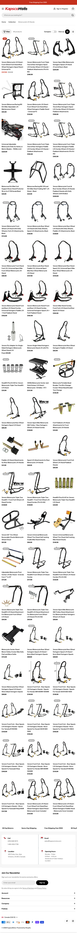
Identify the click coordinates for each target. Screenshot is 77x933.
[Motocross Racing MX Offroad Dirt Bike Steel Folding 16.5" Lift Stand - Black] (38, 172)
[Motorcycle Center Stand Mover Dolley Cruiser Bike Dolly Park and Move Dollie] (13, 635)
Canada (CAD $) (9, 917)
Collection (12, 22)
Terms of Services (28, 888)
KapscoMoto (11, 928)
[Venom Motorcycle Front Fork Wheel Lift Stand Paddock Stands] (64, 445)
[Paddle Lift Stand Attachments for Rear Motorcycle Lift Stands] (13, 445)
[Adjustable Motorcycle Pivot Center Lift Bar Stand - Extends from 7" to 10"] (13, 558)
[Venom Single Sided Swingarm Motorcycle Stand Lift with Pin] (38, 331)
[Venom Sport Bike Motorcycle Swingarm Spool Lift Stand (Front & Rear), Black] (64, 48)
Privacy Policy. (41, 888)
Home (4, 22)
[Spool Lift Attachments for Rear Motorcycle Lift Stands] (38, 445)
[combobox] (38, 15)
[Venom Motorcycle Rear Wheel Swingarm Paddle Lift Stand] (64, 331)
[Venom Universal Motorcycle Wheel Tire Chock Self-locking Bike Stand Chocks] (64, 520)
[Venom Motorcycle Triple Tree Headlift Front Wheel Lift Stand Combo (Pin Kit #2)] (64, 558)
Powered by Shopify (24, 928)
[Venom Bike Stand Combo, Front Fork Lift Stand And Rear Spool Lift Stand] (64, 291)
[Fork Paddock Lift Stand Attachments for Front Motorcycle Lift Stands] (64, 408)
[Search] (72, 15)
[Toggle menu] (3, 9)
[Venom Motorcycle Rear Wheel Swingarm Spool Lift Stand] (13, 408)
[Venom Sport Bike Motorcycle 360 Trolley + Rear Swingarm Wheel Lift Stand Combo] (38, 408)
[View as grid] (67, 31)
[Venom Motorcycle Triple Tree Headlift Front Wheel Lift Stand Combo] (38, 558)
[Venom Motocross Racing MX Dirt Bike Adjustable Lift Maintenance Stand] (13, 90)
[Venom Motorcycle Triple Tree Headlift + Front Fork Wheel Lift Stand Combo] (13, 483)
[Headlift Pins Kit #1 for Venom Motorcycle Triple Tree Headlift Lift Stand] (64, 483)
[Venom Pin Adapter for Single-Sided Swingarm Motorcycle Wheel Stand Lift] (13, 331)
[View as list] (73, 31)
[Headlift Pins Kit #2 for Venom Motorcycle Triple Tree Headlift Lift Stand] (13, 368)
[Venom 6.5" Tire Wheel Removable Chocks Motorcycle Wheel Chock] (13, 520)
